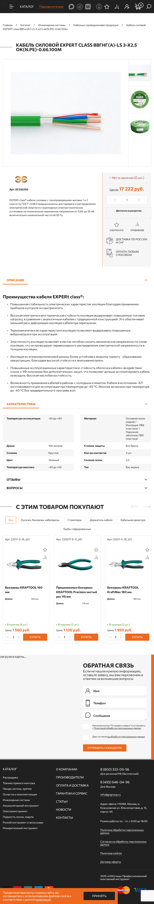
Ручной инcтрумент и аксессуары (23, 822)
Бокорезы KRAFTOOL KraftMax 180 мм (123, 590)
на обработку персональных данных (126, 736)
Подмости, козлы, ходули (18, 816)
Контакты (64, 817)
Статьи (62, 801)
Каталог (10, 769)
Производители (70, 777)
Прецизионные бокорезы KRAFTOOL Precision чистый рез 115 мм (76, 592)
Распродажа (10, 777)
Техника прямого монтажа (19, 783)
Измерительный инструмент (20, 828)
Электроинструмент (15, 811)
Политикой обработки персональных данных (117, 728)
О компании (66, 769)
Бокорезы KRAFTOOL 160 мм (23, 590)
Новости (63, 809)
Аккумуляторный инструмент (21, 805)
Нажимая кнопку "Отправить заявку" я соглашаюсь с (118, 726)
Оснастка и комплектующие (20, 794)
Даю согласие (118, 736)
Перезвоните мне (51, 6)
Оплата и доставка (72, 785)
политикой (43, 899)
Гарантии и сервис (71, 793)
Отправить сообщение (105, 747)
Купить (35, 637)
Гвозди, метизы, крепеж (17, 788)
